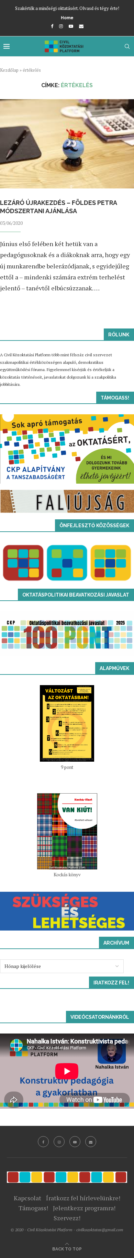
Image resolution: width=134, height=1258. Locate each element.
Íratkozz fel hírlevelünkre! (83, 1198)
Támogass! (33, 1208)
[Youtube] (71, 26)
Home (67, 17)
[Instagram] (61, 26)
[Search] (127, 46)
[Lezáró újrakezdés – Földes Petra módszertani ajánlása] (67, 143)
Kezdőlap (9, 70)
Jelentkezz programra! (84, 1208)
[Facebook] (52, 26)
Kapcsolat (27, 1198)
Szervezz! (67, 1218)
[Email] (81, 26)
